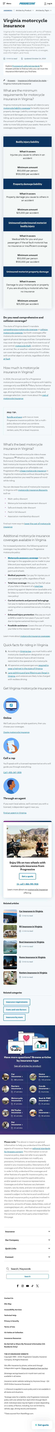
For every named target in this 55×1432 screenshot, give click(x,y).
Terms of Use (9, 1327)
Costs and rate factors (16, 1009)
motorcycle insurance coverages (35, 636)
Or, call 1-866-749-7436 (27, 884)
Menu (8, 3)
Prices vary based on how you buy (34, 1368)
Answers (8, 10)
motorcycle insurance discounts (32, 490)
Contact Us (8, 1298)
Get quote (43, 1425)
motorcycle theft (23, 346)
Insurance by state (14, 1017)
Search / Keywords (21, 1268)
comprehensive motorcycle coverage (20, 329)
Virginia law (25, 651)
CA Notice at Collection (13, 1332)
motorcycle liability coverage (16, 108)
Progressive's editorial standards (26, 66)
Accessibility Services (13, 1310)
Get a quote (27, 876)
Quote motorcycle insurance (16, 732)
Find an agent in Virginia (14, 813)
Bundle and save (14, 417)
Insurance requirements (17, 1002)
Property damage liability (27, 183)
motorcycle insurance (38, 889)
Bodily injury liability (27, 141)
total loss (38, 586)
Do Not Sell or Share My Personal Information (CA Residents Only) (24, 1345)
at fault (6, 359)
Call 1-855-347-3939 (12, 772)
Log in (49, 3)
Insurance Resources (12, 1338)
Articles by (24, 10)
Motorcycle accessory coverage (23, 558)
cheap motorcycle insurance (33, 471)
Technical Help (10, 1315)
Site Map (7, 1304)
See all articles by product (27, 1066)
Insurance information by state (32, 80)
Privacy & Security (11, 1321)
